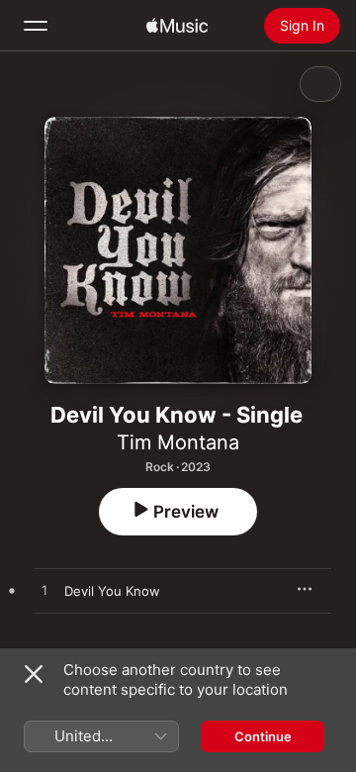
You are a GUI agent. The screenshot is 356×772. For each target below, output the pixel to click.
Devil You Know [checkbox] (112, 591)
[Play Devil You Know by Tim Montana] (44, 591)
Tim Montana (178, 442)
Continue (263, 736)
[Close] (34, 674)
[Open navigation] (35, 26)
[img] (177, 26)
